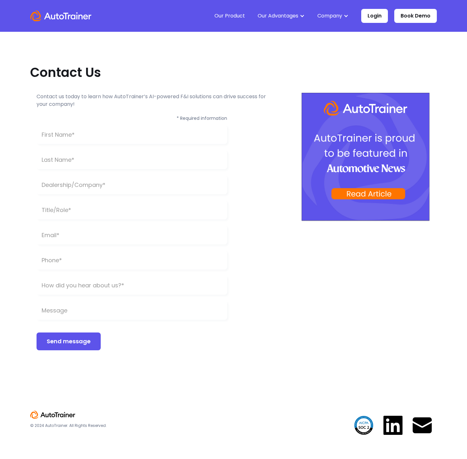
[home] (60, 15)
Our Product (229, 15)
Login (375, 15)
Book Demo (415, 15)
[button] (281, 16)
